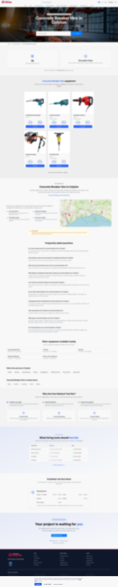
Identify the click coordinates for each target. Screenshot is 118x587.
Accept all (38, 584)
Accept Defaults (47, 584)
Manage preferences (58, 584)
